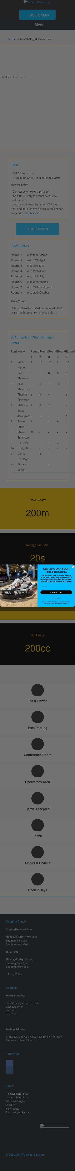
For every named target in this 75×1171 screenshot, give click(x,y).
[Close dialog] (73, 566)
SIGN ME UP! (56, 592)
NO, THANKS (56, 598)
